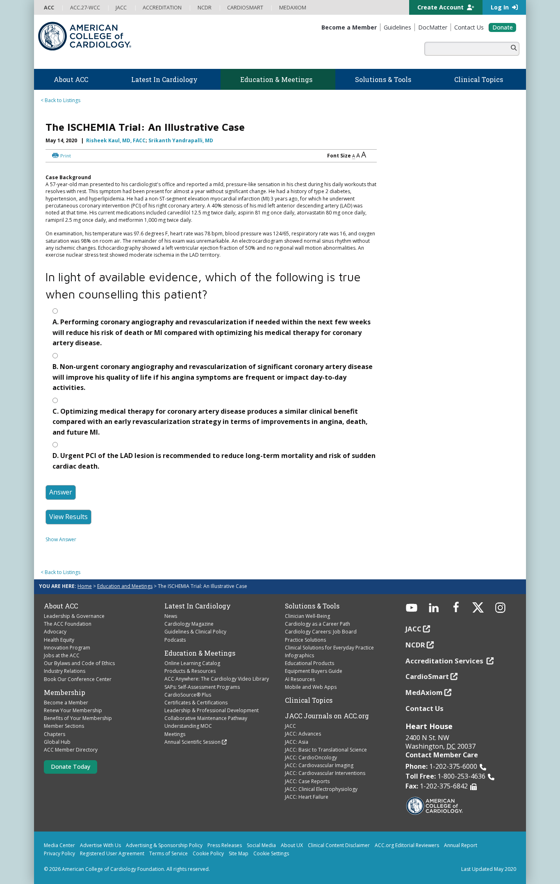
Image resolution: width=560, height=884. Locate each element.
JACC (290, 725)
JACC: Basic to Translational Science (326, 749)
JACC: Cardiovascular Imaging (319, 765)
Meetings (174, 734)
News (170, 616)
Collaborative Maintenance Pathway (205, 718)
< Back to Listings (60, 100)
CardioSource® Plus (187, 694)
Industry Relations (64, 671)
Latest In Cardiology (197, 606)
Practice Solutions (305, 639)
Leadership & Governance (74, 616)
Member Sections (64, 725)
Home (84, 586)
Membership (64, 692)
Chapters (54, 734)
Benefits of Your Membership (78, 718)
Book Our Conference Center (78, 679)
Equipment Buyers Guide (313, 671)
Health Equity (59, 639)
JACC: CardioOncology (311, 757)
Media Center (59, 845)
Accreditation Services (445, 660)
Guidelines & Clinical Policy (195, 631)
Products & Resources (190, 671)
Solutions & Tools (312, 606)
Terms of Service (168, 853)
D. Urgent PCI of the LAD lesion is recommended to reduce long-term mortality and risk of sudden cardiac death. (214, 461)
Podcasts (175, 639)
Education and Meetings (125, 586)
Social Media (261, 845)
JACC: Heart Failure (306, 796)
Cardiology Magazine (189, 623)
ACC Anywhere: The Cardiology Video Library (216, 678)
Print (65, 156)
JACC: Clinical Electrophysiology (321, 789)
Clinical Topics (308, 700)
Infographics (299, 655)
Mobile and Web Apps (311, 687)
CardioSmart (427, 676)
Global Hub (57, 741)
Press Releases (224, 845)
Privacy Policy (59, 853)
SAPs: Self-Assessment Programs (202, 687)
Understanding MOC (188, 725)
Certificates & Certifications (196, 702)
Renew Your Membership (73, 710)
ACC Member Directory (71, 749)
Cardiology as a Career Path (317, 623)
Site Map (238, 853)
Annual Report (460, 845)
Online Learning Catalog (192, 663)
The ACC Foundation (67, 623)
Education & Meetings (199, 653)
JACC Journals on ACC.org (327, 716)
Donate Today (70, 766)
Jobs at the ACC (62, 655)
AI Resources (300, 679)
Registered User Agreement (112, 853)
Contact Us (424, 708)
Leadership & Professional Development (211, 710)
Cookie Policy (208, 853)
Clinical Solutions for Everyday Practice (329, 647)
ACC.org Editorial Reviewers (407, 845)
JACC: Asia (296, 741)
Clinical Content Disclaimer (339, 845)
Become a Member (66, 702)
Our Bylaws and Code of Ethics (79, 663)
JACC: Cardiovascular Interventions (325, 773)
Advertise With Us (100, 845)
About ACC (61, 606)
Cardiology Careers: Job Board (321, 631)
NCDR (415, 644)
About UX (292, 845)
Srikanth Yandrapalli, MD (180, 140)
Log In (500, 7)
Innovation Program (67, 647)
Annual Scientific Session (192, 741)
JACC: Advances (303, 733)
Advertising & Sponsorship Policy (164, 845)
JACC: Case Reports (307, 781)
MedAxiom (424, 692)
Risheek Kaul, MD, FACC (116, 140)
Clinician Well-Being (307, 616)
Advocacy (55, 631)
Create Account (441, 7)
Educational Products (309, 663)
